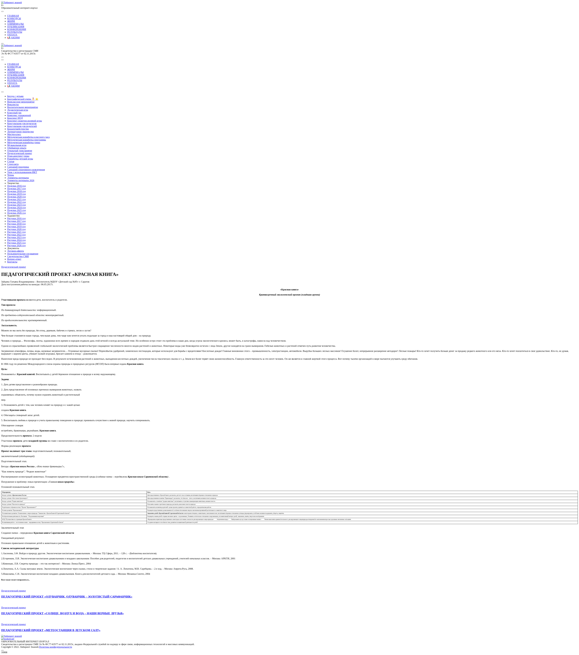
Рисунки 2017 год (16, 221)
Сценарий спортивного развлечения (26, 169)
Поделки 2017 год (16, 188)
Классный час (14, 112)
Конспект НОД (15, 118)
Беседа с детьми (15, 96)
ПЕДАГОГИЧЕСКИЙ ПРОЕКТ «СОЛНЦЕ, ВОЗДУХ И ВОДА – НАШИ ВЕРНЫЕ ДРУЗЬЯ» (62, 613)
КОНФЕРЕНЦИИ (16, 29)
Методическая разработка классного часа (28, 137)
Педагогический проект (19, 153)
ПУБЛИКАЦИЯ (15, 26)
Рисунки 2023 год (16, 237)
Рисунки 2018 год (16, 224)
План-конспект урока (18, 156)
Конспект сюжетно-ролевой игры (24, 120)
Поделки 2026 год (16, 213)
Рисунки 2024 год (16, 240)
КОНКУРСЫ (14, 18)
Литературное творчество (20, 131)
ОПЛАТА (12, 34)
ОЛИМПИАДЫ (15, 24)
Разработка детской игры (20, 158)
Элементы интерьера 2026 (20, 180)
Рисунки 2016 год (16, 218)
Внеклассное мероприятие (21, 102)
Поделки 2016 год (16, 186)
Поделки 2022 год (16, 202)
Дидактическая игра (17, 110)
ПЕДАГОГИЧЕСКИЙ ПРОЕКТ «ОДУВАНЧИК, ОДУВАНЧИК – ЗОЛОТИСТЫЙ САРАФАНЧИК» (66, 596)
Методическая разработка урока (23, 142)
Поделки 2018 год (16, 191)
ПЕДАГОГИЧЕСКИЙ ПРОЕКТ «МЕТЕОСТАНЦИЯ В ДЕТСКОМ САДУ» (50, 630)
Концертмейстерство (18, 129)
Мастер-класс (14, 134)
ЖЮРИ (11, 21)
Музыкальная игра (16, 145)
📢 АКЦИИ (13, 37)
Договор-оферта (15, 251)
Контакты (12, 262)
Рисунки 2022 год (16, 234)
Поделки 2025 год (16, 210)
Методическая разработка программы (26, 139)
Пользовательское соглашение (22, 253)
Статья (10, 161)
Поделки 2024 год (16, 207)
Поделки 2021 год (16, 199)
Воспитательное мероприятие (22, 107)
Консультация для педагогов (21, 123)
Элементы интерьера (18, 177)
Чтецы (10, 175)
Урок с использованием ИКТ (22, 172)
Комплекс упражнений (19, 115)
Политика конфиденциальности (55, 647)
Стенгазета (13, 164)
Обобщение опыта (16, 148)
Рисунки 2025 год (16, 243)
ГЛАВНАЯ (13, 15)
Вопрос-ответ (14, 259)
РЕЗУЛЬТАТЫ (14, 32)
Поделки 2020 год (16, 196)
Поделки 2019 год (16, 194)
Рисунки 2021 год (16, 232)
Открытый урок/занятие (19, 150)
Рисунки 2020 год (16, 229)
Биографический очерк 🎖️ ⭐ (22, 99)
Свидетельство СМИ (18, 256)
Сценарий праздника (18, 167)
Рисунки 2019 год (16, 226)
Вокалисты (13, 104)
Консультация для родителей (22, 126)
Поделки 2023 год (16, 205)
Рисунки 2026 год (16, 245)
